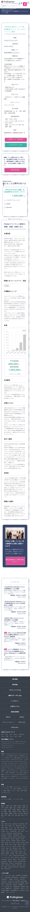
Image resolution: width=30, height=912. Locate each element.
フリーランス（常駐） (6, 799)
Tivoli (2, 865)
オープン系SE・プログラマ (12, 755)
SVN (19, 859)
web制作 (19, 788)
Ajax (23, 846)
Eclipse (10, 859)
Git (2, 867)
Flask (2, 842)
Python (15, 734)
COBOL (11, 829)
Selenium (19, 865)
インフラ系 (4, 763)
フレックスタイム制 (6, 875)
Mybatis (10, 861)
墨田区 (18, 809)
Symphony (9, 833)
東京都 (6, 52)
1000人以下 (4, 881)
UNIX (23, 848)
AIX (7, 850)
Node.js (19, 846)
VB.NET (7, 844)
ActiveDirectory (22, 861)
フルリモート (16, 52)
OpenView (8, 865)
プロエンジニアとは (15, 690)
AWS (7, 736)
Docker (25, 853)
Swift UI (20, 844)
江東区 (22, 809)
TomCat (15, 861)
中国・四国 (17, 815)
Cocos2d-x (4, 859)
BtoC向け (22, 890)
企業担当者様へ (15, 727)
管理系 (2, 770)
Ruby (6, 734)
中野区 (23, 811)
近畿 (9, 815)
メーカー (13, 790)
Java (11, 734)
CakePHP (3, 835)
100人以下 (16, 879)
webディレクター (5, 776)
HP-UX (11, 850)
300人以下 (22, 879)
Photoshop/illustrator (13, 867)
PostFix (7, 853)
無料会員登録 (15, 712)
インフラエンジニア (6, 743)
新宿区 (5, 809)
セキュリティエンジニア (10, 765)
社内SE (5, 778)
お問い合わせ (21, 722)
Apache (21, 852)
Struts (24, 844)
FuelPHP (10, 835)
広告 (15, 788)
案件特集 (15, 684)
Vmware (12, 853)
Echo (13, 842)
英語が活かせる (8, 886)
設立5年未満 (24, 881)
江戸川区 (20, 813)
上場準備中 (20, 884)
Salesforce (22, 867)
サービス (3, 786)
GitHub (14, 859)
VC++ (7, 831)
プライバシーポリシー (8, 722)
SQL (24, 829)
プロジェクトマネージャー (7, 745)
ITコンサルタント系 (19, 767)
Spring (10, 837)
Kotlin (20, 736)
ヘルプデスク (11, 778)
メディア (6, 788)
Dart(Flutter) (13, 831)
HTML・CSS (8, 823)
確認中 (2, 805)
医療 (25, 790)
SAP (2, 868)
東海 (2, 815)
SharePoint (7, 868)
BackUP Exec (4, 863)
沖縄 (22, 815)
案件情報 (15, 679)
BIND (2, 853)
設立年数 (17, 881)
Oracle (3, 852)
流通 (22, 790)
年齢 (13, 875)
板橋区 (10, 813)
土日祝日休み (16, 888)
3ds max (17, 857)
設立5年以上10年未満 (6, 883)
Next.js (3, 846)
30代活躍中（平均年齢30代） (12, 877)
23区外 (15, 813)
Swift (15, 736)
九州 (12, 815)
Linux (11, 736)
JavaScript (15, 823)
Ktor (11, 844)
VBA (18, 827)
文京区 (9, 809)
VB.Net (22, 827)
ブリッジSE (19, 772)
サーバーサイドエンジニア (20, 761)
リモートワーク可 (10, 892)
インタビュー (15, 701)
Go (14, 825)
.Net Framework (5, 838)
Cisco (10, 855)
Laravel (12, 838)
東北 (11, 805)
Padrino (8, 840)
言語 (2, 823)
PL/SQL (3, 831)
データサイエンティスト (21, 768)
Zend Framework (17, 833)
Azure (2, 736)
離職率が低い (9, 888)
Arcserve (11, 863)
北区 (15, 807)
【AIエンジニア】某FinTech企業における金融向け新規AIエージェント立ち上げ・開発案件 (15, 634)
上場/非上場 (8, 884)
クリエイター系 (14, 774)
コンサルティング (5, 792)
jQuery (14, 846)
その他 (24, 772)
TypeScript (21, 734)
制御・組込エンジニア (19, 757)
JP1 (24, 863)
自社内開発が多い (15, 890)
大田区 (9, 811)
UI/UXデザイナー (15, 776)
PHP (2, 734)
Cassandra (4, 861)
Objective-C (19, 825)
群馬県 (23, 805)
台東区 (14, 809)
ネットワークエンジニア (18, 743)
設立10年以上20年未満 (18, 883)
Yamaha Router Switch (18, 855)
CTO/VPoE (12, 772)
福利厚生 (23, 886)
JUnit (24, 865)
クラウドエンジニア (22, 765)
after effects (23, 857)
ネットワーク (4, 855)
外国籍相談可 (16, 886)
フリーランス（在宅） (18, 799)
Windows (15, 848)
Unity (12, 857)
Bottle (6, 842)
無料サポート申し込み (15, 695)
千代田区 (19, 807)
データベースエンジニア (7, 767)
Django (23, 840)
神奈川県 (26, 813)
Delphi (19, 829)
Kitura (22, 842)
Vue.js (22, 838)
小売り (18, 790)
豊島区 (10, 52)
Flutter (7, 286)
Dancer (18, 840)
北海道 (7, 805)
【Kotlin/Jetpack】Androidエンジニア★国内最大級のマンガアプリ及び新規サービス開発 (15, 603)
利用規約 (22, 717)
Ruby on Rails (21, 837)
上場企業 (15, 884)
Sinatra (3, 840)
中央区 (23, 807)
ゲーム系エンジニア (8, 757)
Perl (6, 825)
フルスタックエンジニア (7, 747)
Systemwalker (18, 863)
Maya (5, 867)
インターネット (17, 786)
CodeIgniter (16, 835)
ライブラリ (8, 846)
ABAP (15, 829)
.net (19, 831)
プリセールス (11, 768)
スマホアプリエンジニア (11, 40)
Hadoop (23, 859)
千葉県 (6, 807)
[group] (15, 202)
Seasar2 (15, 837)
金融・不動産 (7, 790)
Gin (10, 842)
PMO (7, 772)
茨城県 (15, 805)
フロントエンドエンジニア (7, 741)
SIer (8, 786)
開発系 (2, 754)
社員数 (10, 879)
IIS (24, 852)
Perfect (18, 842)
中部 (6, 815)
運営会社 (8, 717)
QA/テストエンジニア (21, 741)
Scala (6, 827)
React (7, 848)
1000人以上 (11, 881)
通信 (11, 786)
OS (10, 848)
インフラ (24, 850)
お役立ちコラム (15, 706)
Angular (18, 838)
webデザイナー (23, 774)
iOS (20, 850)
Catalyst (13, 840)
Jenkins (14, 865)
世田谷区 (14, 811)
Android (16, 850)
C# (15, 827)
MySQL (8, 852)
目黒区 (5, 811)
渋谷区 (19, 811)
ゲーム (10, 788)
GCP (17, 853)
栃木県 (19, 805)
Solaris (3, 850)
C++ (12, 827)
